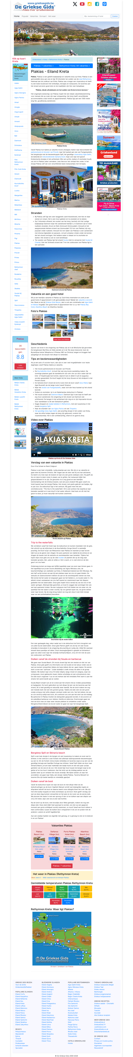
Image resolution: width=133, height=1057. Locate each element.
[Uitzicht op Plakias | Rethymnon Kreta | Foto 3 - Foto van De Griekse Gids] (62, 325)
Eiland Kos (19, 1001)
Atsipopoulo (19, 126)
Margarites (18, 195)
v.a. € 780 (69, 859)
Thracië (18, 1039)
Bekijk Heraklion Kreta (20, 391)
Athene (70, 989)
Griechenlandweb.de (101, 1032)
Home (16, 16)
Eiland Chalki (46, 996)
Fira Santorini (73, 1003)
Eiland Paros (20, 1013)
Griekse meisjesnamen (102, 996)
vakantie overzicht (85, 300)
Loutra (17, 191)
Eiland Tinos (46, 1041)
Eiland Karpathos (21, 996)
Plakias (17, 243)
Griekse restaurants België (104, 985)
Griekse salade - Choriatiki (104, 1003)
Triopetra (73, 409)
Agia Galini (18, 88)
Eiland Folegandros (49, 1003)
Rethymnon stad (19, 268)
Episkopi (18, 155)
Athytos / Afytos (74, 992)
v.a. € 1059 (54, 859)
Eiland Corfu (20, 994)
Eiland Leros (46, 1024)
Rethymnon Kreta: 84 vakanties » (74, 66)
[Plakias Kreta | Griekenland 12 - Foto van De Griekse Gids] (37, 317)
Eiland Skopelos (48, 1034)
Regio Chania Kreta (75, 996)
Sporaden (19, 1048)
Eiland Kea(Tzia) (48, 1020)
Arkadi (17, 117)
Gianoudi (18, 179)
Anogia (17, 107)
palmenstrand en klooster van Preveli (44, 152)
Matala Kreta (72, 1015)
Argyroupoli (19, 112)
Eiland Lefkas (20, 1006)
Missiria (17, 224)
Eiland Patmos (47, 1029)
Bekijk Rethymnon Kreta (19, 406)
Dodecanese (20, 1043)
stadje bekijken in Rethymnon (59, 404)
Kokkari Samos (73, 1008)
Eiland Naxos (20, 1010)
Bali (16, 136)
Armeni (17, 121)
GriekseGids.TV (100, 1024)
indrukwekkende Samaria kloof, (53, 157)
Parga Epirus (72, 1024)
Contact (97, 1039)
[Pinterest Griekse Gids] (104, 4)
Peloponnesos (20, 1032)
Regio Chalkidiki (74, 994)
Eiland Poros (46, 1032)
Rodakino (18, 274)
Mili (16, 214)
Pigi (16, 238)
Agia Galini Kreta (74, 985)
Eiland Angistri (47, 994)
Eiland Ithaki (46, 1013)
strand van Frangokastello (51, 387)
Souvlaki (97, 1013)
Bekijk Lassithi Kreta (20, 398)
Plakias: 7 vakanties (62, 866)
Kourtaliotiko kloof (44, 371)
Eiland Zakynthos (21, 1024)
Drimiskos (18, 145)
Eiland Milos (46, 1027)
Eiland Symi (46, 1036)
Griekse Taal (98, 987)
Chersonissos (73, 999)
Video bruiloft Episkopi (20, 323)
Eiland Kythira (47, 1022)
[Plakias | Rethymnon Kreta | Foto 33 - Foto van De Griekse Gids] (86, 325)
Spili (16, 300)
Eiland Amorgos (47, 989)
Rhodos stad (72, 1032)
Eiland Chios (46, 999)
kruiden (61, 558)
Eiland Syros (46, 1039)
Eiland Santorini (21, 1020)
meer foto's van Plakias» (62, 339)
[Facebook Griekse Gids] (97, 4)
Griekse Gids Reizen (53, 302)
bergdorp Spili (45, 406)
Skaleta (17, 288)
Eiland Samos (20, 1017)
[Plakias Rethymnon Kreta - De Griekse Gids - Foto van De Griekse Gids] (62, 317)
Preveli (17, 253)
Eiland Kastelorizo (48, 1017)
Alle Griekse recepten (102, 1015)
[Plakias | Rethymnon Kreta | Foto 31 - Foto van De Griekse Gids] (74, 325)
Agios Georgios (20, 93)
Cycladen (18, 1041)
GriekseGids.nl (99, 1022)
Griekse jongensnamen (102, 994)
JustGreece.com (100, 1027)
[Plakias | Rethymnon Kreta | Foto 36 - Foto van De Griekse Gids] (68, 333)
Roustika (18, 279)
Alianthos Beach (41, 307)
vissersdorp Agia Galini (82, 154)
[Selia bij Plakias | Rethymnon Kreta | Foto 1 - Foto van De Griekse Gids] (74, 317)
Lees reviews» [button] (20, 366)
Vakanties (34, 16)
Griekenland (37, 59)
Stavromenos (19, 305)
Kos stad (71, 1010)
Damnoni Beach (57, 395)
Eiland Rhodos (20, 1015)
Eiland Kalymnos (48, 1015)
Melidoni (18, 210)
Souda (65, 240)
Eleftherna (18, 150)
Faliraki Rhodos (73, 1001)
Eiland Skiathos (21, 1022)
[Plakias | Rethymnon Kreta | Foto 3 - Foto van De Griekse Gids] (50, 317)
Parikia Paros (73, 1027)
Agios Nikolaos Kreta (75, 987)
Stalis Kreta (72, 1034)
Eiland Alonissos (48, 987)
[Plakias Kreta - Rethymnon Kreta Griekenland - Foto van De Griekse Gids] (50, 325)
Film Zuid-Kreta (20, 169)
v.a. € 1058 (84, 859)
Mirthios (18, 219)
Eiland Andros (47, 992)
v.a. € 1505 (39, 856)
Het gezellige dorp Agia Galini (46, 411)
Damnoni (18, 141)
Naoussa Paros (73, 1020)
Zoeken (115, 16)
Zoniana (17, 329)
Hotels (70, 1043)
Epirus (17, 1036)
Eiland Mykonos (21, 1008)
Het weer (52, 16)
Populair (25, 16)
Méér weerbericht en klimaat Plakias (56, 878)
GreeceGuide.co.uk (101, 1029)
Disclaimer (98, 1043)
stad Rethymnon (85, 79)
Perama (17, 234)
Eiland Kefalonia (21, 999)
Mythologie (98, 992)
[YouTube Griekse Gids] (82, 4)
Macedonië (19, 1034)
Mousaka (97, 1008)
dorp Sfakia (83, 383)
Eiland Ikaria (46, 1008)
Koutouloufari (73, 1013)
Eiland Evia (46, 1001)
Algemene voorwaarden (103, 1046)
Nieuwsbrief (98, 1048)
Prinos (17, 262)
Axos (16, 131)
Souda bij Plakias (18, 294)
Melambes (18, 205)
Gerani (17, 174)
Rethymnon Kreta (55, 59)
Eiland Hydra (46, 1006)
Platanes (18, 248)
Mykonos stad (73, 1017)
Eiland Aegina (47, 985)
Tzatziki (97, 1010)
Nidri (69, 1022)
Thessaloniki (72, 1036)
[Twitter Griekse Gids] (75, 4)
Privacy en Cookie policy (103, 1041)
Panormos (18, 229)
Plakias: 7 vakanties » (44, 66)
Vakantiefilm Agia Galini (19, 316)
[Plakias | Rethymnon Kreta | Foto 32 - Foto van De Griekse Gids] (37, 325)
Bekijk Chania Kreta (19, 384)
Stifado (97, 1006)
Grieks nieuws (99, 989)
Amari (17, 102)
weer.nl (38, 878)
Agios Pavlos (19, 98)
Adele (17, 83)
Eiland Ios (45, 1010)
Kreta (45, 59)
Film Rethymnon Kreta (19, 162)
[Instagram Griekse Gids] (89, 4)
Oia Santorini (72, 1006)
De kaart (43, 16)
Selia (16, 284)
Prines (17, 257)
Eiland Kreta (19, 1003)
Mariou (17, 200)
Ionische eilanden (21, 1046)
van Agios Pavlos (57, 409)
